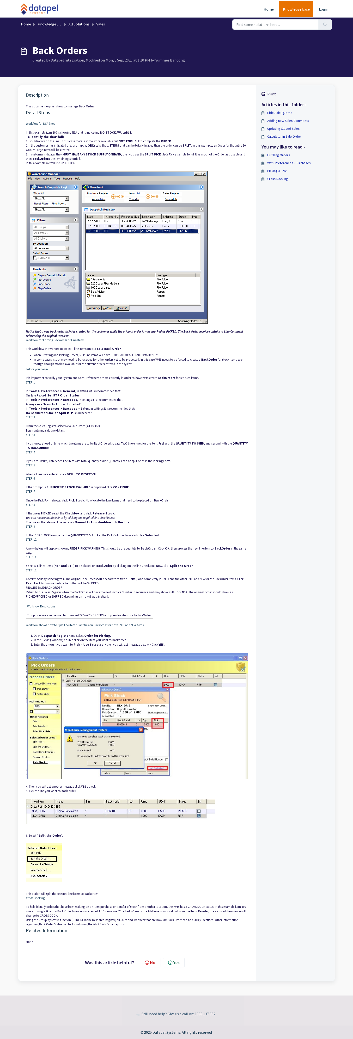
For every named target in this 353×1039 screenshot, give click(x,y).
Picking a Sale (277, 171)
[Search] (325, 24)
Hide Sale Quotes (279, 113)
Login (323, 9)
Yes (176, 962)
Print (271, 94)
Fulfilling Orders (278, 155)
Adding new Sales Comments (288, 120)
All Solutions (79, 24)
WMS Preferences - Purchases (289, 163)
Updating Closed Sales (283, 128)
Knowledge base (296, 9)
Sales (100, 24)
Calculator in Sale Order (284, 136)
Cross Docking (277, 179)
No (152, 962)
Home (269, 9)
